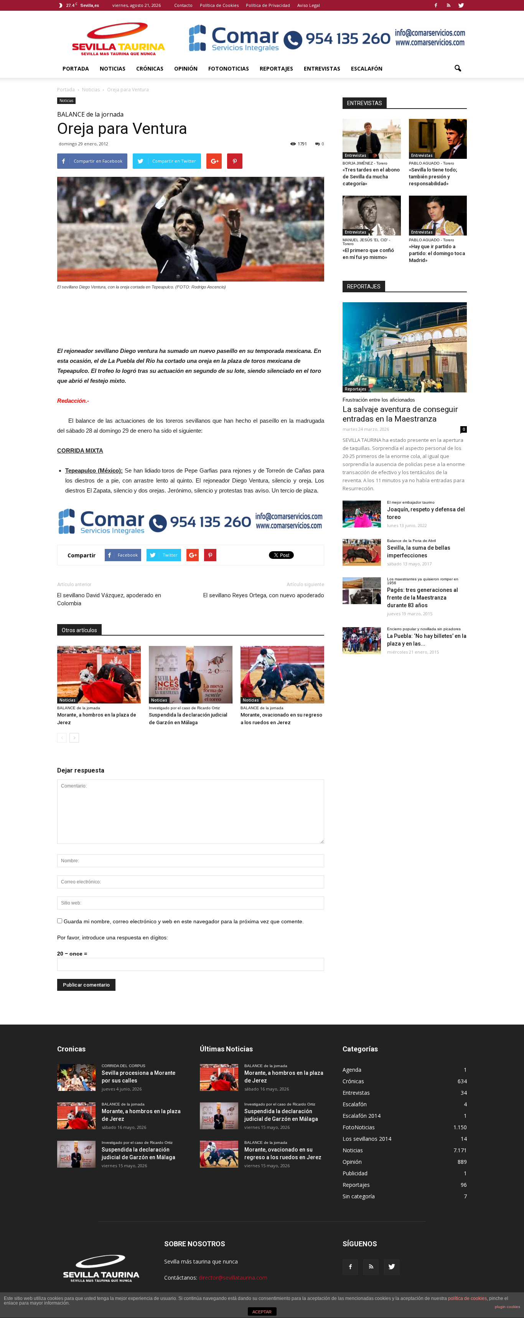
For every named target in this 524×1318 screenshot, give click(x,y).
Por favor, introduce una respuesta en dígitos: (112, 937)
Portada (76, 68)
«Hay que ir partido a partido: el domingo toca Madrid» (437, 253)
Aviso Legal (308, 5)
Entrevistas (322, 68)
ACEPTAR (262, 1312)
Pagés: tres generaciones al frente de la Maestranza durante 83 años (422, 597)
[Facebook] (436, 5)
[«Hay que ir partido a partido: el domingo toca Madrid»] (438, 216)
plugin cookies (507, 1307)
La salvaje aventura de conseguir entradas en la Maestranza (400, 414)
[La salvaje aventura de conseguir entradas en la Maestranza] (405, 347)
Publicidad (355, 1173)
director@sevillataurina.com (233, 1277)
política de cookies (467, 1298)
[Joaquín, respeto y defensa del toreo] (362, 514)
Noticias (112, 68)
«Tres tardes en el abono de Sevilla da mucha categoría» (371, 176)
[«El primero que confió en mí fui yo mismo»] (372, 216)
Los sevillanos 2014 (367, 1138)
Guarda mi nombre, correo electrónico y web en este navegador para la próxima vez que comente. (184, 921)
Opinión (186, 68)
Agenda (352, 1069)
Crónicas (149, 68)
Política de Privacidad (268, 5)
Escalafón (366, 68)
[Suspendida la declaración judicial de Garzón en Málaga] (190, 674)
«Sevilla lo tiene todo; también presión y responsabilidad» (433, 176)
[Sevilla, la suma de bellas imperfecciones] (362, 552)
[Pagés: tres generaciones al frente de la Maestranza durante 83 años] (362, 590)
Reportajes (276, 68)
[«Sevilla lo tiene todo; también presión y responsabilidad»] (438, 139)
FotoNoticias (228, 68)
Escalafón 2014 (362, 1115)
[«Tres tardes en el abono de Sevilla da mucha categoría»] (372, 139)
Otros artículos (79, 630)
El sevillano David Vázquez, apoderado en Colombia (109, 599)
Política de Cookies (219, 5)
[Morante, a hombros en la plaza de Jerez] (99, 674)
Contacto (183, 5)
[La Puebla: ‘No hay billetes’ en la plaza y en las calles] (362, 640)
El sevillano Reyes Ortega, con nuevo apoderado (263, 595)
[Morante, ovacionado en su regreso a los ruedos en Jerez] (282, 674)
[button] (457, 68)
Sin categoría (359, 1196)
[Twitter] (461, 5)
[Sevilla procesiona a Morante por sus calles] (76, 1077)
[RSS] (448, 5)
